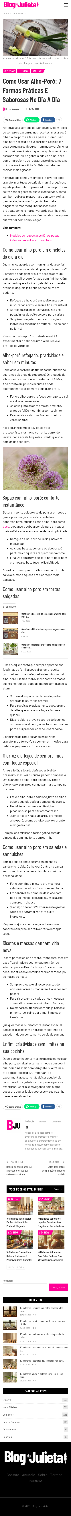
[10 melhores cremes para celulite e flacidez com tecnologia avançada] (10, 649)
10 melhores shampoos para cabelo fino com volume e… (44, 1349)
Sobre (42, 1474)
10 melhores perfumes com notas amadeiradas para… (41, 1309)
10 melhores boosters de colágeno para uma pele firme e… (43, 615)
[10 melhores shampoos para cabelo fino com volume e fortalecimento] (10, 1351)
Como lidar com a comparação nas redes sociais (53, 1170)
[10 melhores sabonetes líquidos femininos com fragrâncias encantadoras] (51, 1206)
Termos (56, 1474)
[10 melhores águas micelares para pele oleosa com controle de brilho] (10, 1377)
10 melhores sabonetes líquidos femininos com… (42, 1360)
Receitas (37, 71)
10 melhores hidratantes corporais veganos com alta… (43, 630)
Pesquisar (8, 1280)
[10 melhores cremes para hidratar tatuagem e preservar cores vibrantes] (20, 1239)
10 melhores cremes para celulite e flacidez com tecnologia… (43, 646)
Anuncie (28, 1474)
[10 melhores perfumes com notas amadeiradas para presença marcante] (10, 1311)
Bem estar (9, 71)
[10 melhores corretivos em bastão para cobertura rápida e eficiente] (10, 1325)
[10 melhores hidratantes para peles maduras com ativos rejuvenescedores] (51, 1239)
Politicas (35, 1481)
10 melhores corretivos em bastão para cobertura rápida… (42, 1322)
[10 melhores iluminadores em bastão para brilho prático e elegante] (20, 1206)
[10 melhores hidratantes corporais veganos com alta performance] (10, 633)
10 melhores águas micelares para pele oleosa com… (41, 1375)
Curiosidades (10, 1429)
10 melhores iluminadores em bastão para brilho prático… (42, 1336)
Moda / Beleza (10, 1407)
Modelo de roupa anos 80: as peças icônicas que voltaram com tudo (19, 1170)
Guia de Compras (12, 1422)
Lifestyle (23, 71)
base (6, 526)
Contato (13, 1474)
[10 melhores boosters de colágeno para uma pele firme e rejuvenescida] (10, 618)
